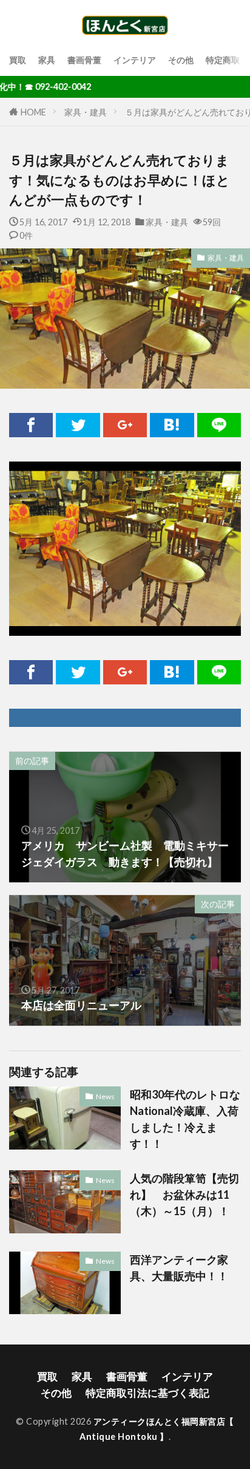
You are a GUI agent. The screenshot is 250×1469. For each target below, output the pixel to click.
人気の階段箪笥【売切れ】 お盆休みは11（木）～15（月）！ (184, 1194)
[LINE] (219, 425)
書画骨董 (84, 60)
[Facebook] (31, 425)
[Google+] (125, 425)
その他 (181, 60)
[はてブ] (172, 425)
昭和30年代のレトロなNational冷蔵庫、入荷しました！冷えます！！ (185, 1119)
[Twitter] (78, 425)
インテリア (134, 60)
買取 (17, 60)
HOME (33, 112)
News (105, 1096)
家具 (46, 60)
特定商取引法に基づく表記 (147, 1392)
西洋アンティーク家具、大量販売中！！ (179, 1268)
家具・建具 (85, 112)
